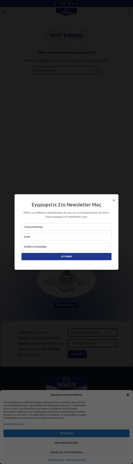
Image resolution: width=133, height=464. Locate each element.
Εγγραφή (66, 256)
